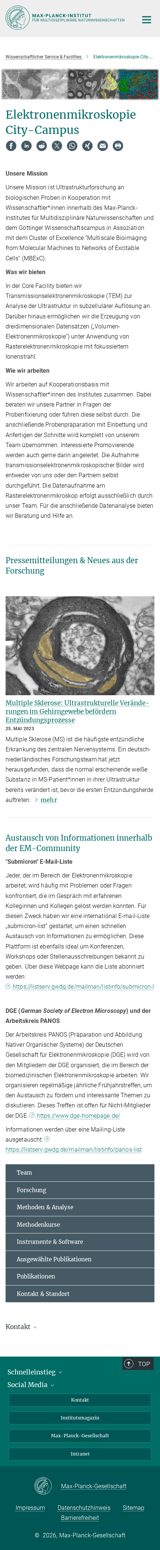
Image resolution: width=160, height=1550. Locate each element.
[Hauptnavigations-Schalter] (146, 19)
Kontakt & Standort (43, 1293)
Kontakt (80, 1400)
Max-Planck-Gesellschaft (80, 1435)
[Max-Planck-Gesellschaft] (47, 1486)
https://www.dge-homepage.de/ (78, 1115)
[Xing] (87, 145)
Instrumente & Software (50, 1241)
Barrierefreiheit (80, 1517)
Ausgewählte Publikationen (54, 1259)
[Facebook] (11, 145)
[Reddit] (41, 145)
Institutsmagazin (80, 1418)
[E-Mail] (102, 145)
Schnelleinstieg (32, 1372)
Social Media (28, 1385)
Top (144, 1364)
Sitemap (133, 1507)
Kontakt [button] (19, 1327)
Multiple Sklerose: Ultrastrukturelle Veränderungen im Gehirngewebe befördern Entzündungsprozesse (78, 711)
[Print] (118, 145)
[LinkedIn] (26, 145)
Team (24, 1172)
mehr (49, 799)
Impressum (30, 1507)
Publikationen (36, 1276)
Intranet (80, 1454)
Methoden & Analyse (45, 1207)
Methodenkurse (38, 1224)
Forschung (31, 1190)
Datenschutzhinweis (84, 1507)
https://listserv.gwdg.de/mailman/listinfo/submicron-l (83, 986)
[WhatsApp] (72, 145)
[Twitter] (57, 145)
